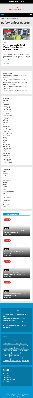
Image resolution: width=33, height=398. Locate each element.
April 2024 (5, 142)
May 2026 (5, 100)
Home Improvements (8, 191)
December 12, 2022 (15, 52)
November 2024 (7, 130)
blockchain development (9, 348)
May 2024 (5, 141)
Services (5, 199)
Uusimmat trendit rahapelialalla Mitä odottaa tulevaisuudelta (14, 231)
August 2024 (6, 135)
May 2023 (5, 150)
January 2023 (6, 155)
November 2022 (7, 159)
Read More (6, 63)
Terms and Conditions (9, 379)
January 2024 (6, 146)
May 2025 (5, 122)
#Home (5, 340)
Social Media (6, 200)
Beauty (4, 171)
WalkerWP (21, 396)
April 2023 (5, 152)
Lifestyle (5, 193)
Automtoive (6, 345)
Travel (4, 206)
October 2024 (6, 131)
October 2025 (6, 113)
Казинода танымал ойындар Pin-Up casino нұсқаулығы (14, 294)
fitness (23, 353)
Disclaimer (6, 376)
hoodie (11, 355)
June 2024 (5, 139)
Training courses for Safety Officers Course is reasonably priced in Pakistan (15, 47)
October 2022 (6, 161)
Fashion (5, 184)
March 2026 (6, 104)
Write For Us (6, 381)
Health (4, 190)
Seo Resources (7, 197)
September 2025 (7, 115)
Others (4, 195)
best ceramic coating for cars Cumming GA (19, 345)
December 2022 (7, 157)
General (5, 188)
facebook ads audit (16, 353)
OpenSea (19, 358)
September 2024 (7, 133)
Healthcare (6, 355)
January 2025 (6, 128)
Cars (22, 348)
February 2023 (6, 153)
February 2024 (6, 144)
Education (5, 182)
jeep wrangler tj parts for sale (10, 358)
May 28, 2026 (8, 255)
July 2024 (5, 137)
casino (4, 177)
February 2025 (6, 126)
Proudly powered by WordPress (14, 394)
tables (13, 360)
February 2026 (6, 106)
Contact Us (6, 374)
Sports (4, 202)
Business (5, 42)
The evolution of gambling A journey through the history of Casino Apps (14, 273)
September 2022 (7, 163)
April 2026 (5, 102)
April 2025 (5, 124)
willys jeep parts (25, 360)
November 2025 (7, 111)
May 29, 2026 (8, 234)
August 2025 (6, 117)
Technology (6, 204)
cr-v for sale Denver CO (23, 350)
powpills (24, 358)
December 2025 (7, 109)
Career (4, 175)
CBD (4, 179)
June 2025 (5, 120)
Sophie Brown (7, 52)
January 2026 (6, 108)
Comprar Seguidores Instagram (10, 350)
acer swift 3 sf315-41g (13, 340)
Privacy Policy (7, 377)
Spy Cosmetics (7, 360)
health (27, 353)
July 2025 (5, 119)
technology (18, 360)
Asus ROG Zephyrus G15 (21, 343)
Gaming (5, 186)
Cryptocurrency (7, 180)
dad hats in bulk (7, 353)
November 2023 (7, 148)
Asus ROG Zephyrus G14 (9, 343)
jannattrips (16, 355)
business (17, 348)
